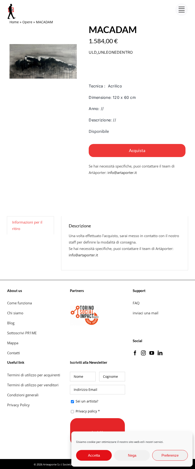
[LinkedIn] (160, 353)
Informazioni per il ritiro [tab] (27, 225)
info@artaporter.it (122, 172)
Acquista (137, 150)
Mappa (12, 342)
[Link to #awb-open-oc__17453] (181, 9)
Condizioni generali (23, 394)
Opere (27, 22)
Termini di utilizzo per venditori (32, 385)
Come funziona (20, 303)
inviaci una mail (145, 313)
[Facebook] (135, 353)
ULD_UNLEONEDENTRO (111, 52)
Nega (132, 455)
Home (14, 22)
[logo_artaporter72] (12, 4)
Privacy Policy (19, 404)
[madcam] (43, 61)
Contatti (13, 352)
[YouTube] (151, 353)
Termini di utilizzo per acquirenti (33, 375)
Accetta (94, 455)
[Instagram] (143, 353)
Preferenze (170, 455)
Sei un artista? (86, 401)
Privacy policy (86, 411)
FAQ (136, 303)
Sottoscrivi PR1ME (22, 332)
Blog (11, 323)
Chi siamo (15, 313)
